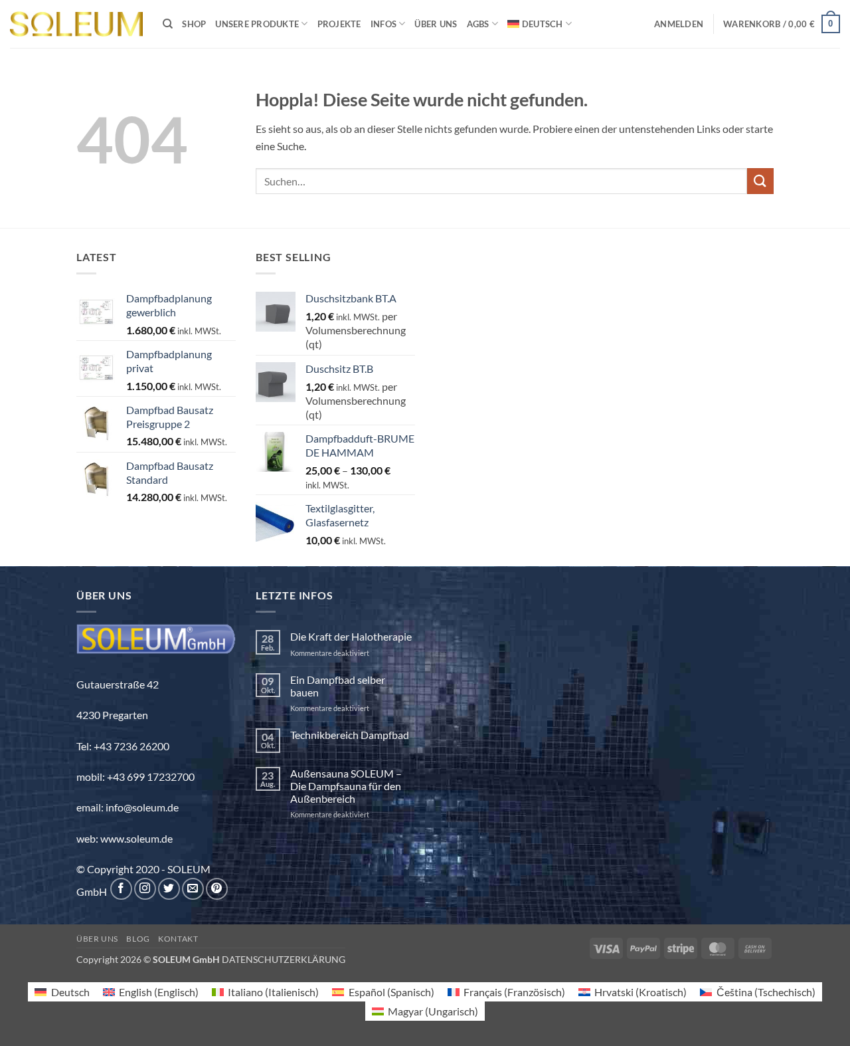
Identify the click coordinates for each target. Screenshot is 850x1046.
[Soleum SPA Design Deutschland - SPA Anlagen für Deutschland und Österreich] (76, 24)
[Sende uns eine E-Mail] (193, 889)
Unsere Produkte (257, 24)
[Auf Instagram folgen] (145, 889)
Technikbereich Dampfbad (349, 734)
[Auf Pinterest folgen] (217, 889)
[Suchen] (168, 24)
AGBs (478, 24)
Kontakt (178, 939)
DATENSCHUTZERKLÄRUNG (283, 959)
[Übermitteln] (760, 181)
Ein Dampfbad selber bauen (337, 685)
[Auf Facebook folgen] (121, 889)
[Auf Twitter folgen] (169, 889)
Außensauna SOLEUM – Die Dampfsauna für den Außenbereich (346, 786)
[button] (678, 24)
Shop (194, 24)
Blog (137, 939)
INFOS (383, 24)
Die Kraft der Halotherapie (351, 636)
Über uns (435, 24)
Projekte (339, 24)
